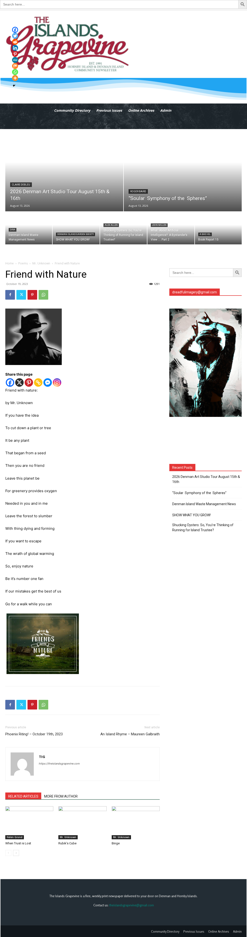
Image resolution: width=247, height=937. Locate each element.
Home (9, 263)
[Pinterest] (32, 295)
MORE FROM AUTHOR (61, 796)
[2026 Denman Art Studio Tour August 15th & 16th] (64, 170)
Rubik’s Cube (67, 843)
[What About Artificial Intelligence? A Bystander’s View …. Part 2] (170, 228)
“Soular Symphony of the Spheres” (200, 493)
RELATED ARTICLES (23, 796)
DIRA (12, 229)
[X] (19, 382)
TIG (42, 756)
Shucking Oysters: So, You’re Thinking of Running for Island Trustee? (202, 527)
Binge (116, 843)
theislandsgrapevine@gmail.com (131, 905)
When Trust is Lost (18, 843)
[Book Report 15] (218, 228)
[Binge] (136, 822)
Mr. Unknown (41, 263)
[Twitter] (21, 295)
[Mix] (15, 66)
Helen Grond (14, 837)
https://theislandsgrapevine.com (59, 763)
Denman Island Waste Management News (204, 504)
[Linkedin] (15, 48)
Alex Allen (111, 225)
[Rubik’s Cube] (82, 822)
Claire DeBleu (21, 184)
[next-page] (16, 853)
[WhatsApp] (43, 295)
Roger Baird (138, 191)
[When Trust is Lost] (29, 822)
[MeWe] (15, 60)
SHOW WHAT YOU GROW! (191, 515)
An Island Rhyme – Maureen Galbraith (130, 734)
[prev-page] (8, 853)
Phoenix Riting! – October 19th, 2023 (34, 734)
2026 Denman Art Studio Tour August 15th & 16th (206, 479)
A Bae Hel (205, 234)
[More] (15, 78)
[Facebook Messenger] (47, 382)
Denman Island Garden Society (75, 234)
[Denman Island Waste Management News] (28, 228)
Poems (23, 263)
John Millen (159, 225)
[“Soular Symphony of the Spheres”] (183, 170)
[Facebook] (10, 295)
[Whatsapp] (15, 72)
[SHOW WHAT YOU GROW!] (76, 228)
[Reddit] (15, 42)
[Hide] (14, 86)
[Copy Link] (38, 382)
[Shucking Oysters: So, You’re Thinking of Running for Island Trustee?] (123, 228)
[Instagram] (57, 382)
